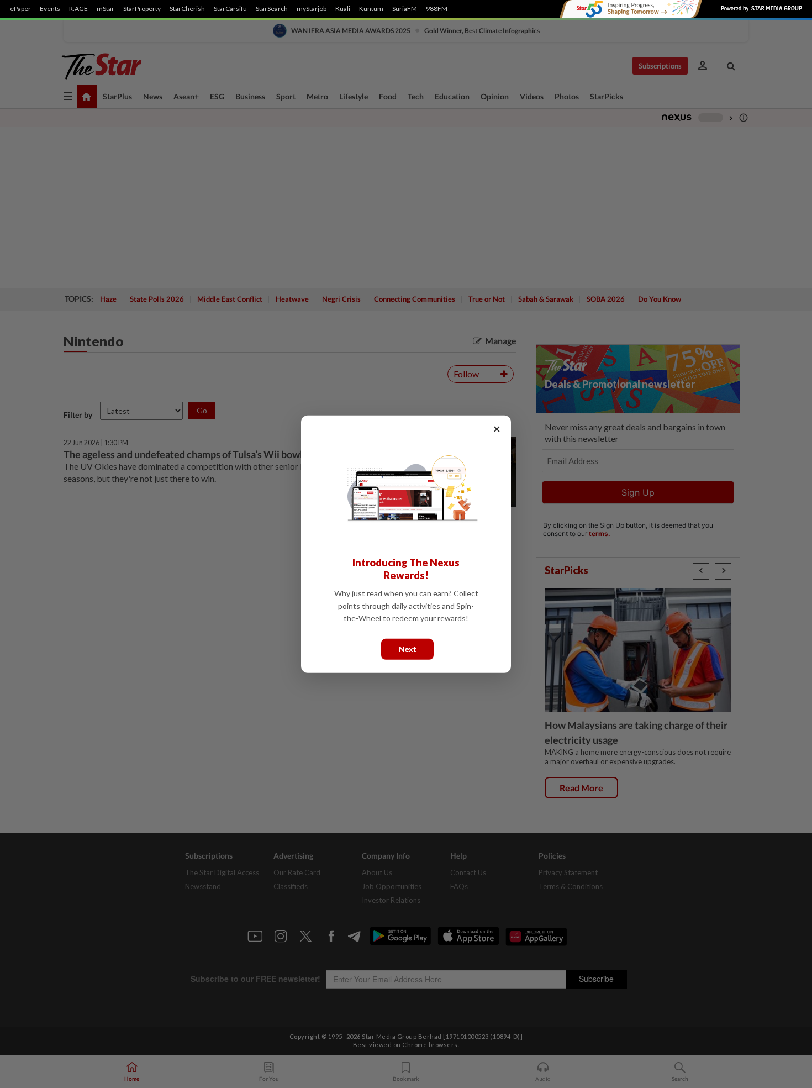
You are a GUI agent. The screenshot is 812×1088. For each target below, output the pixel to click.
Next (407, 648)
